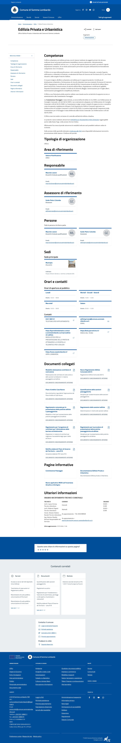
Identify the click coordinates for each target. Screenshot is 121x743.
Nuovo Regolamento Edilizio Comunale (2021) (90, 371)
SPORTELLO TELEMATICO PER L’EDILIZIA (85, 120)
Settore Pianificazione (53, 155)
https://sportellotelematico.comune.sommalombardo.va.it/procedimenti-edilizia (58, 333)
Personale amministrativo (18, 684)
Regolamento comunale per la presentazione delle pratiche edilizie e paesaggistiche (58, 409)
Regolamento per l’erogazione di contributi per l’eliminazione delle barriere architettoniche (57, 429)
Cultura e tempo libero (43, 681)
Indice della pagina (15, 56)
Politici (11, 681)
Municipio (49, 263)
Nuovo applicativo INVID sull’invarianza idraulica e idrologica (59, 484)
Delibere (64, 710)
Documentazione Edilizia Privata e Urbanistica (92, 472)
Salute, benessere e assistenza (72, 678)
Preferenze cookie (15, 736)
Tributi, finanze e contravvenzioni (73, 681)
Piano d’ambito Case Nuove (55, 390)
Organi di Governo (15, 671)
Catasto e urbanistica (43, 678)
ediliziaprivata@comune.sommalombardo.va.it (59, 211)
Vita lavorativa (66, 684)
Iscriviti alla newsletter (43, 710)
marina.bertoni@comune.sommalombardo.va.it (77, 520)
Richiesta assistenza (42, 700)
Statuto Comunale (68, 719)
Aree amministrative (16, 678)
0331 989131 (50, 319)
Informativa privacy (68, 700)
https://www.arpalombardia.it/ (56, 352)
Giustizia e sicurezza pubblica (71, 668)
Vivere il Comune (48, 17)
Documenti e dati (15, 687)
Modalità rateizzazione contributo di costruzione (58, 371)
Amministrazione (17, 17)
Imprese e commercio (69, 671)
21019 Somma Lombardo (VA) (19, 697)
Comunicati (91, 671)
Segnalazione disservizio (44, 707)
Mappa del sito (27, 736)
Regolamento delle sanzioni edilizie (92, 407)
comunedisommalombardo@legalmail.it (20, 703)
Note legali (65, 703)
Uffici (59, 17)
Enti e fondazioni (15, 675)
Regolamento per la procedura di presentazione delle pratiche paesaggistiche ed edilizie (91, 429)
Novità (29, 17)
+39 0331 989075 (18, 717)
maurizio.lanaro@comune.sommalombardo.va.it (60, 183)
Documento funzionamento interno (59, 382)
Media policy (37, 736)
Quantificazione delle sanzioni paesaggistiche (90, 391)
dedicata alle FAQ (76, 131)
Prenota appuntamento (43, 703)
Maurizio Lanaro (51, 173)
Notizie (90, 675)
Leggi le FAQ (40, 697)
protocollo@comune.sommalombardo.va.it (21, 710)
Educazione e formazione (44, 684)
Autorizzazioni (40, 675)
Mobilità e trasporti (68, 675)
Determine (65, 713)
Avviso (90, 668)
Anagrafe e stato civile (43, 671)
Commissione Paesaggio (54, 471)
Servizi (37, 17)
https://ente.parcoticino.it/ (89, 331)
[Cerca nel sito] (108, 10)
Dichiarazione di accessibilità (71, 707)
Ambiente (39, 668)
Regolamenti (66, 716)
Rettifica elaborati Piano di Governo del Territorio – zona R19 (58, 450)
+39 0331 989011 (21, 714)
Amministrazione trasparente (71, 697)
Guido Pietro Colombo (53, 200)
